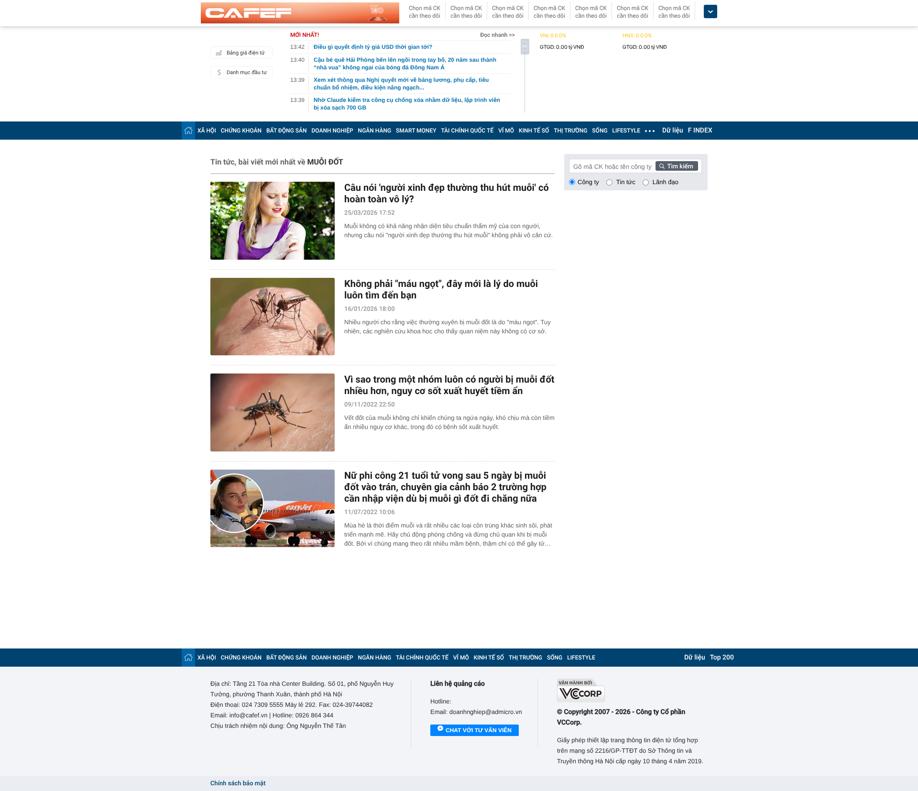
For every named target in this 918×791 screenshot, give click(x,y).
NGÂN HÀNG (375, 130)
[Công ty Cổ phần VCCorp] (632, 690)
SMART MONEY (416, 130)
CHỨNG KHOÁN (241, 130)
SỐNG (599, 130)
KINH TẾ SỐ (534, 130)
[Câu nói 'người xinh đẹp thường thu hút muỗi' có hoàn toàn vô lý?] (272, 221)
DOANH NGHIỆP (332, 130)
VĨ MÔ (506, 130)
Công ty (588, 182)
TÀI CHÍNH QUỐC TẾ (467, 130)
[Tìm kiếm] (677, 166)
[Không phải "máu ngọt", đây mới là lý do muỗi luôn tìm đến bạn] (272, 317)
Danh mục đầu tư (247, 72)
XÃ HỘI (206, 130)
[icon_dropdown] (710, 12)
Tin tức (625, 182)
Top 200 (722, 657)
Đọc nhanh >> (497, 35)
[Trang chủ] (188, 130)
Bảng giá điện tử (246, 53)
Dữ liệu (672, 130)
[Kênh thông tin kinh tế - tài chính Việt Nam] (300, 12)
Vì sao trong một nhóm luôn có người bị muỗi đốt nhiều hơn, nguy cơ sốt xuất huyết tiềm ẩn (449, 385)
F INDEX (700, 130)
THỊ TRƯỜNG (570, 130)
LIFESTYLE (626, 130)
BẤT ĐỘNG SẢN (286, 130)
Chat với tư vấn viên (479, 730)
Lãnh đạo (665, 182)
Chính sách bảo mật (237, 783)
